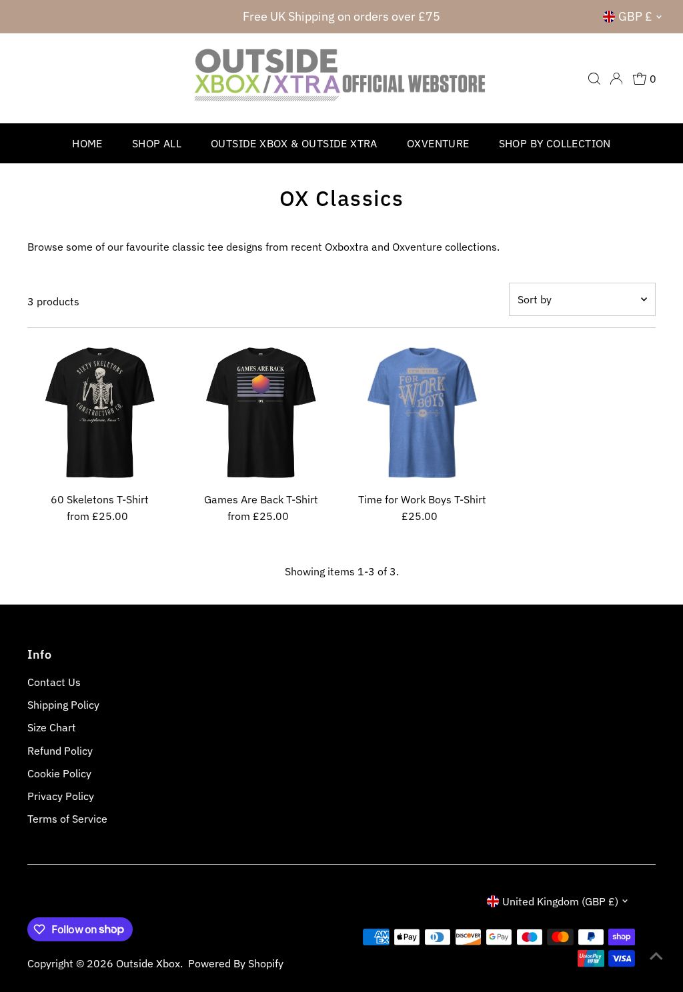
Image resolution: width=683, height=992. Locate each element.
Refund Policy (60, 750)
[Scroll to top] (656, 955)
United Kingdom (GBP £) (560, 901)
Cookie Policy (59, 773)
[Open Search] (594, 79)
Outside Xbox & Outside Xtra (294, 143)
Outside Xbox (148, 963)
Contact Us (54, 682)
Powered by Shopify (235, 963)
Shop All (156, 143)
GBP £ (635, 16)
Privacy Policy (60, 796)
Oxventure (438, 143)
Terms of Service (67, 818)
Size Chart (51, 727)
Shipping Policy (63, 704)
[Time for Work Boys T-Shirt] (422, 413)
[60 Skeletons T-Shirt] (99, 413)
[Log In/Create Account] (616, 79)
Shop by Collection (555, 143)
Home (87, 143)
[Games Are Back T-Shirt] (261, 413)
